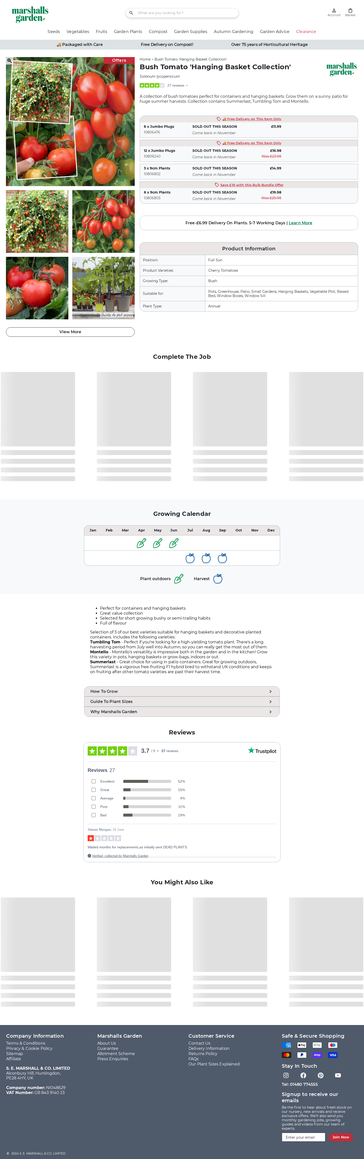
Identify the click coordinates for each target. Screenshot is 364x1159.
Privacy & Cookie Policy (29, 1048)
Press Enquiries (112, 1059)
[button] (350, 12)
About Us (106, 1043)
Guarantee (107, 1048)
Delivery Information (209, 1048)
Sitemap (14, 1053)
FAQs (193, 1059)
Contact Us (199, 1043)
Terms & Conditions (25, 1043)
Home (145, 59)
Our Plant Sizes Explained (214, 1064)
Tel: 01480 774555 (300, 1084)
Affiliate (13, 1059)
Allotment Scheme (116, 1053)
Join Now (341, 1137)
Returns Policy (202, 1053)
